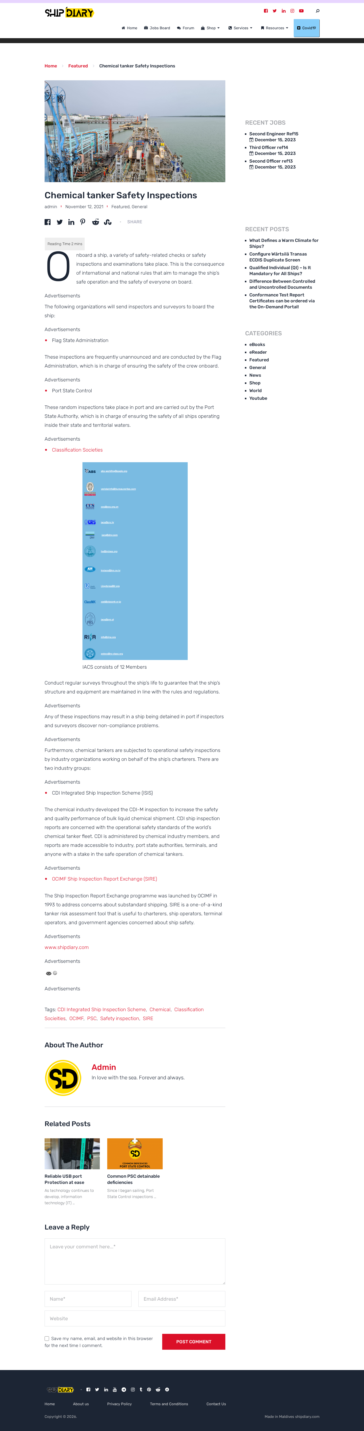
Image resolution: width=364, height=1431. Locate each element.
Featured (120, 206)
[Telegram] (124, 1389)
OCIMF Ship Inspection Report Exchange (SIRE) (104, 879)
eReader (258, 352)
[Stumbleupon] (167, 1389)
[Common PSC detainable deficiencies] (134, 1153)
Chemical (160, 1009)
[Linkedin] (284, 11)
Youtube (258, 398)
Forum (188, 28)
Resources (274, 28)
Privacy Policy (119, 1404)
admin (51, 206)
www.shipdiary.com (67, 947)
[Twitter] (275, 11)
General (139, 206)
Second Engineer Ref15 (273, 134)
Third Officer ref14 (268, 147)
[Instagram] (292, 11)
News (255, 375)
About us (81, 1404)
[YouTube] (301, 11)
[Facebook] (266, 11)
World (255, 390)
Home (131, 28)
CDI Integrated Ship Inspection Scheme (101, 1009)
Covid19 (308, 28)
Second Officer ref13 (271, 161)
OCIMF (76, 1018)
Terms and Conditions (169, 1404)
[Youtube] (115, 1389)
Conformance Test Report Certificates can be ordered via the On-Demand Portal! (282, 301)
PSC (92, 1018)
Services (240, 28)
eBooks (257, 344)
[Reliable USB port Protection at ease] (72, 1153)
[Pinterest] (149, 1389)
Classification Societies (77, 450)
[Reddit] (158, 1389)
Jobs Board (159, 28)
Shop (211, 28)
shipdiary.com (307, 1416)
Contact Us (216, 1404)
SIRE (148, 1018)
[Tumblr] (141, 1389)
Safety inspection (119, 1018)
